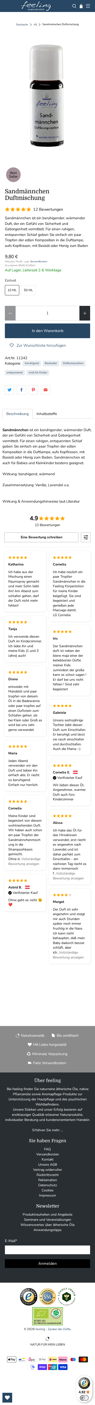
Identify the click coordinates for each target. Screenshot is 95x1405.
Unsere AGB (47, 1164)
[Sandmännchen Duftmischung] (47, 94)
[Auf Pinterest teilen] (33, 389)
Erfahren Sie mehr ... (47, 1130)
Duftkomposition (73, 363)
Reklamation (47, 1180)
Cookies (48, 1190)
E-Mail (11, 1240)
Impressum (47, 1195)
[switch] (84, 1398)
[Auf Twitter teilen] (9, 389)
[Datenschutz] (47, 1305)
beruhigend (32, 363)
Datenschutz (47, 1185)
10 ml (12, 290)
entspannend (15, 372)
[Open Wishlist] (7, 1398)
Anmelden (47, 1263)
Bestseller (51, 363)
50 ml (28, 290)
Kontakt (48, 1159)
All (35, 24)
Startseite (22, 24)
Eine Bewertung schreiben (41, 537)
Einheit (10, 280)
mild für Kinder (38, 372)
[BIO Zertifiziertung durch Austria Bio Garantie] (47, 1324)
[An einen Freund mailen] (45, 389)
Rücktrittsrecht (48, 1175)
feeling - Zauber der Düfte (53, 1329)
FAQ (47, 1149)
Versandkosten (38, 261)
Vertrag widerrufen (47, 1169)
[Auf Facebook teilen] (21, 389)
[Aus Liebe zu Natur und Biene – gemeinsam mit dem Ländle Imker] (66, 1305)
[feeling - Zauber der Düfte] (36, 6)
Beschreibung (17, 413)
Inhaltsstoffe (47, 413)
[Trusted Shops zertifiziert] (28, 1305)
